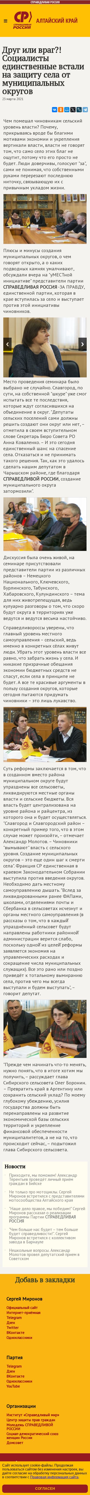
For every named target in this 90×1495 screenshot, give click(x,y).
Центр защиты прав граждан (31, 1420)
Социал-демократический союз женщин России (32, 1436)
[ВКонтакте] (54, 109)
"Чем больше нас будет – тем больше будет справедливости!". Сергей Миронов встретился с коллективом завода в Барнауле (41, 1235)
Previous (7, 344)
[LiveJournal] (79, 109)
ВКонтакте (15, 1333)
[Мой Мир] (66, 109)
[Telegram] (85, 109)
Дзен (11, 1323)
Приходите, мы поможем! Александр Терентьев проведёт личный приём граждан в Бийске (41, 1179)
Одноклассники (19, 1338)
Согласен (45, 1488)
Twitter (13, 1328)
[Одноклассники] (60, 109)
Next (82, 344)
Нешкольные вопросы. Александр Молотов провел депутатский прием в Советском (42, 1254)
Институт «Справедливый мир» (33, 1415)
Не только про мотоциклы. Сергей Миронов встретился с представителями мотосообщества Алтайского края (44, 1196)
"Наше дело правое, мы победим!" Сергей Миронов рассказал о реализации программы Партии (45, 1215)
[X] (73, 109)
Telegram (14, 1318)
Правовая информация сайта (54, 1477)
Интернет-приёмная (23, 1313)
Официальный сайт (22, 1308)
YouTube (13, 1386)
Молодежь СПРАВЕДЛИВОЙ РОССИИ (30, 1427)
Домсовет (15, 1443)
